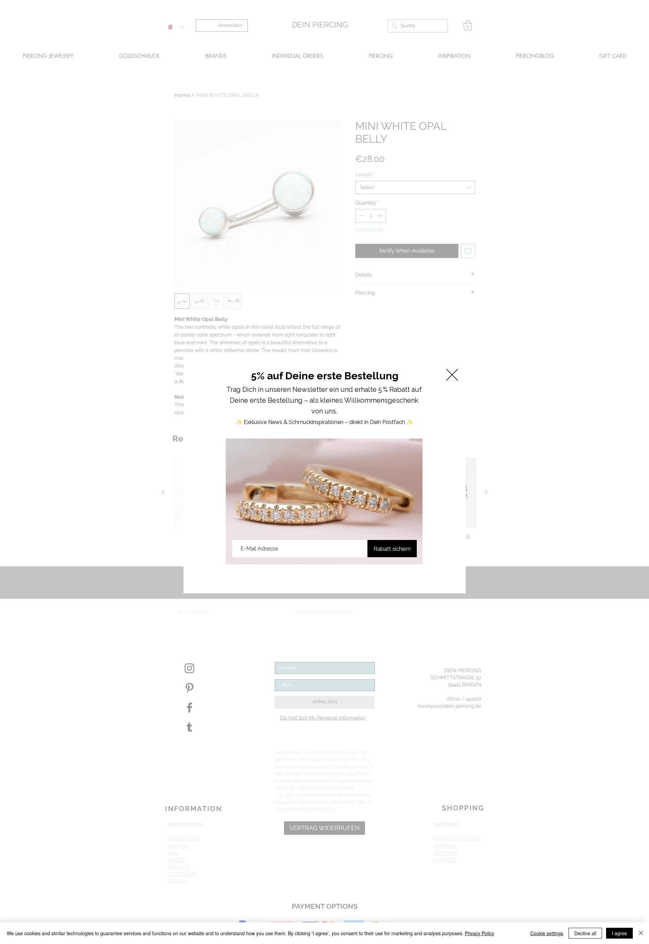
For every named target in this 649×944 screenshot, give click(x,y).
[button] (452, 375)
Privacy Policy (479, 933)
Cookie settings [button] (546, 933)
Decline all (585, 933)
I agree (619, 933)
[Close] (641, 933)
